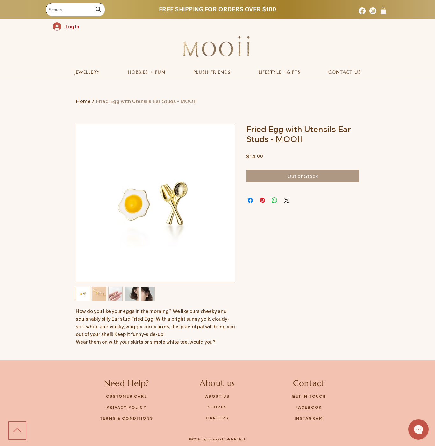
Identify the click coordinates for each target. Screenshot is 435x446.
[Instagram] (372, 10)
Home (83, 101)
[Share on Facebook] (250, 200)
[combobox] (75, 9)
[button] (383, 10)
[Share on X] (286, 200)
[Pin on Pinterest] (262, 200)
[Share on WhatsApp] (274, 200)
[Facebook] (362, 10)
